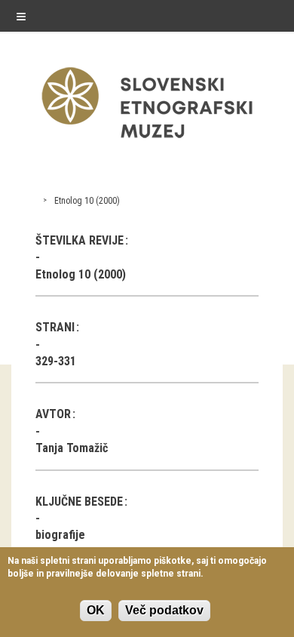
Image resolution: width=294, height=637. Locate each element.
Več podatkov (164, 610)
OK (96, 610)
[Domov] (147, 141)
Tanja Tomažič (71, 448)
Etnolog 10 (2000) (87, 200)
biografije (60, 535)
